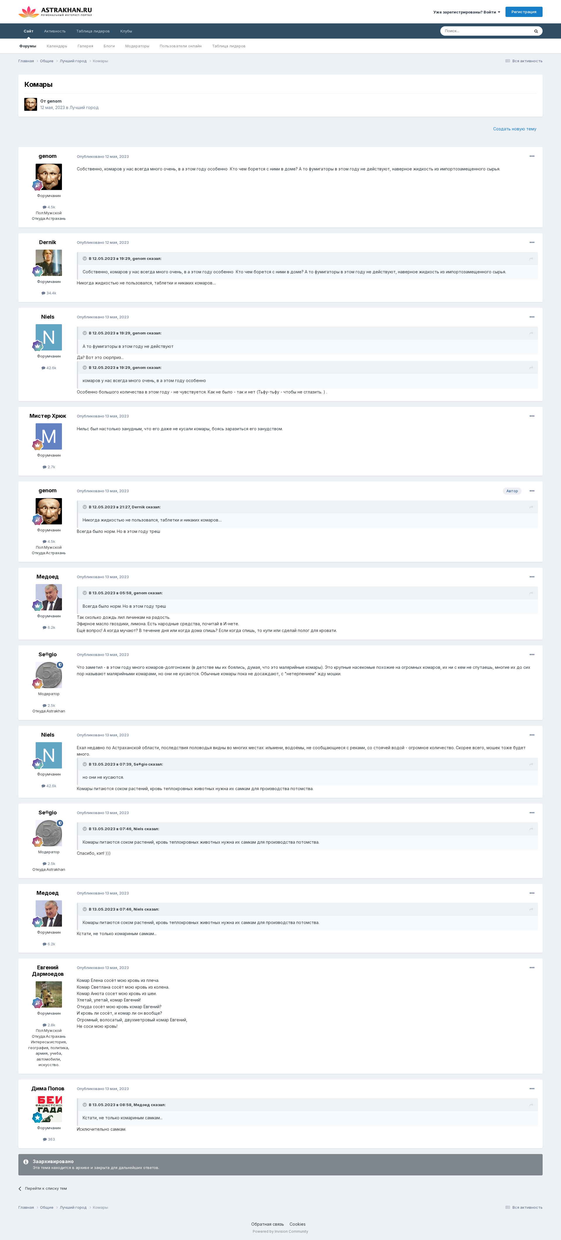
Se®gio (48, 654)
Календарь (57, 46)
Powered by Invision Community (280, 1231)
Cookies (298, 1224)
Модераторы (137, 46)
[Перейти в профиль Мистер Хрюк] (49, 436)
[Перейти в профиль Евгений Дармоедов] (49, 994)
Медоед (48, 577)
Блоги (109, 46)
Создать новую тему (514, 128)
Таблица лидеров (229, 46)
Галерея (85, 46)
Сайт (29, 31)
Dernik (47, 242)
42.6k (50, 367)
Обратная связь (267, 1224)
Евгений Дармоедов (48, 970)
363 (51, 1139)
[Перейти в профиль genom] (30, 104)
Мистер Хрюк (48, 416)
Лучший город (84, 107)
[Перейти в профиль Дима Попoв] (49, 1109)
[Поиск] (536, 31)
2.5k (50, 705)
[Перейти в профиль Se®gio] (49, 675)
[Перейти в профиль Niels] (49, 337)
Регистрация (524, 11)
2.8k (50, 1025)
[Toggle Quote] (85, 258)
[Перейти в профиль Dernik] (49, 263)
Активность (55, 31)
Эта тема (514, 31)
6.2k (50, 627)
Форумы (27, 46)
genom (54, 101)
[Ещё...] (532, 156)
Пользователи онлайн (181, 46)
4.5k (50, 207)
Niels (47, 317)
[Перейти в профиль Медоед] (49, 597)
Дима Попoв (47, 1088)
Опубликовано (103, 156)
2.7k (50, 466)
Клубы (126, 31)
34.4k (50, 293)
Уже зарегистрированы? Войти (465, 12)
